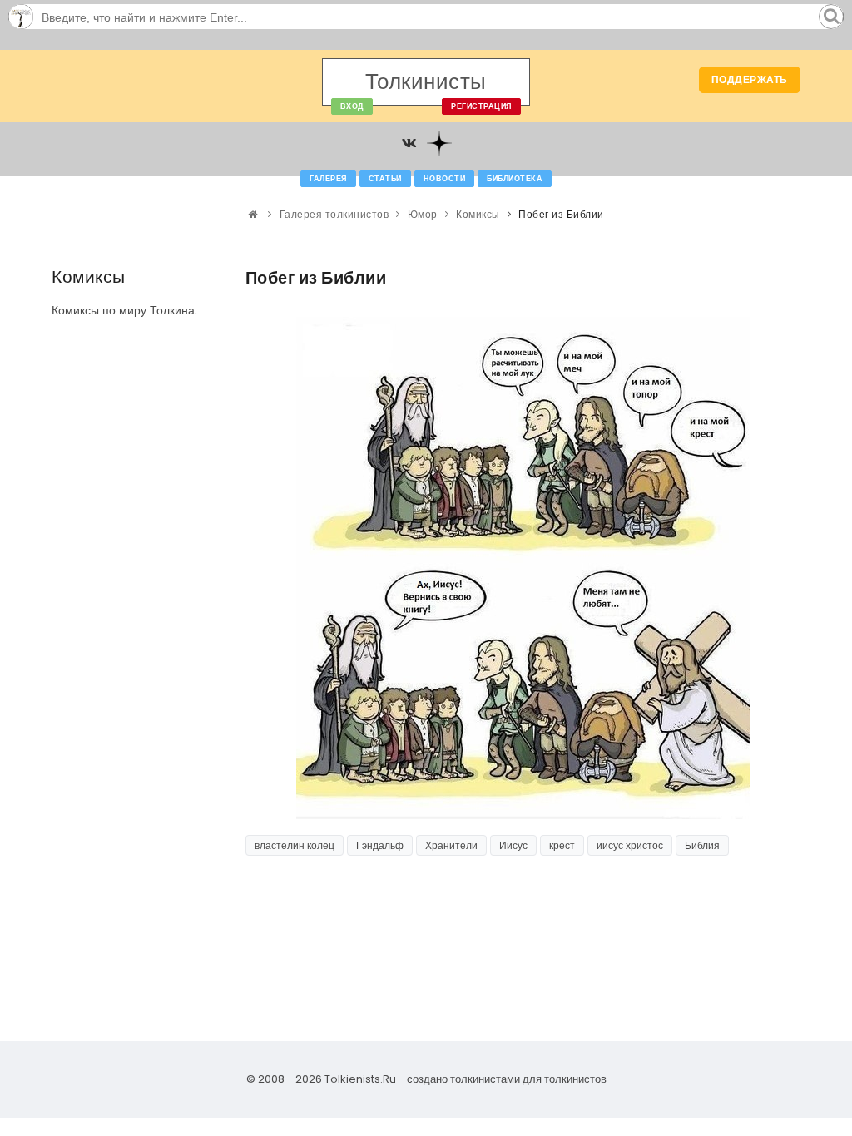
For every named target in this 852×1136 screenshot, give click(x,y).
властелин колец (294, 845)
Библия (702, 845)
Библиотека (514, 179)
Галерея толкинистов (334, 214)
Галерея (328, 179)
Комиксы (478, 214)
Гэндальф (380, 845)
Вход (352, 106)
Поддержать (749, 79)
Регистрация (481, 106)
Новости (445, 179)
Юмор (423, 214)
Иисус (513, 845)
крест (562, 845)
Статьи (385, 179)
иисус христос (630, 845)
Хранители (451, 845)
